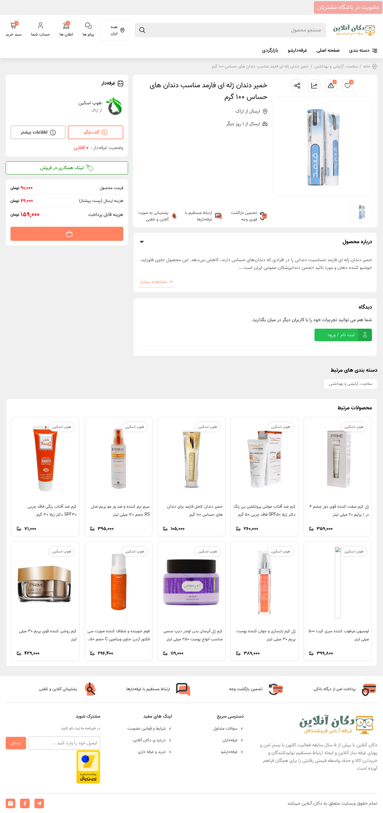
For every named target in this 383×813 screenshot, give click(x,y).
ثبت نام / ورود (341, 335)
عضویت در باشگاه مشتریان (348, 7)
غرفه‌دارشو (297, 50)
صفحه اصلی (328, 50)
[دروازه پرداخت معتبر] (88, 781)
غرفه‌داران (230, 740)
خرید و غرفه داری (152, 751)
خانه (366, 66)
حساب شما (40, 34)
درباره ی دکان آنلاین (149, 740)
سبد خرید (14, 30)
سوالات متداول (225, 728)
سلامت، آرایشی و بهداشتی (336, 66)
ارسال (15, 743)
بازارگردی (270, 50)
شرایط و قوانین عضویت (146, 728)
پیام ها (88, 34)
